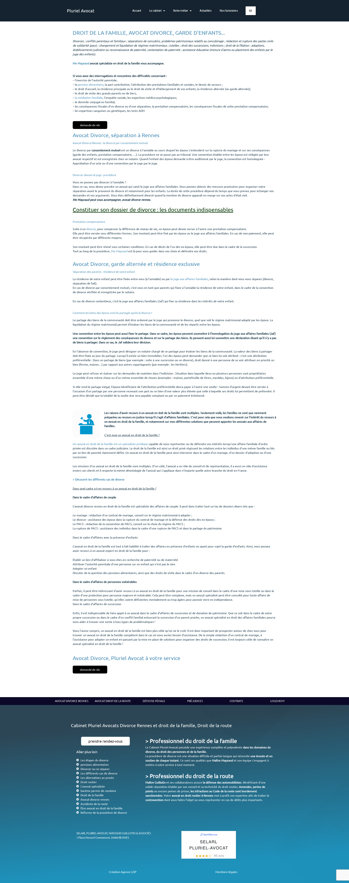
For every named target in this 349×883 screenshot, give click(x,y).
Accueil (136, 10)
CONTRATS (236, 701)
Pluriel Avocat (81, 10)
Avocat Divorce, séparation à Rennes (116, 135)
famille (201, 751)
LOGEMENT (277, 701)
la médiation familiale (89, 97)
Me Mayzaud (81, 63)
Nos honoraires (229, 10)
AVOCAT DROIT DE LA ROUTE (113, 701)
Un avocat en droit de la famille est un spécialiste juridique (110, 444)
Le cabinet (155, 10)
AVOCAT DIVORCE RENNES (71, 701)
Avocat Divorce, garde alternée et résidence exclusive (136, 264)
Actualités (206, 10)
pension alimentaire (90, 84)
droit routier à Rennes (199, 795)
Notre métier (180, 10)
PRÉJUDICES (195, 701)
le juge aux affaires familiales (189, 279)
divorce (91, 229)
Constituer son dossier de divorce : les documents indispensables (153, 209)
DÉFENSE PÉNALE (154, 701)
